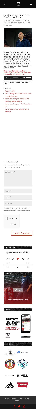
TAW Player (18, 23)
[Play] (6, 78)
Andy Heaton (8, 66)
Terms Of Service (11, 398)
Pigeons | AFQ (10, 91)
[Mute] (24, 78)
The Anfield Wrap (11, 20)
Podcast (10, 23)
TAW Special (26, 23)
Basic (5, 23)
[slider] (28, 77)
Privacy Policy (24, 398)
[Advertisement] (18, 133)
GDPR (17, 401)
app (29, 20)
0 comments (8, 25)
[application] (18, 78)
